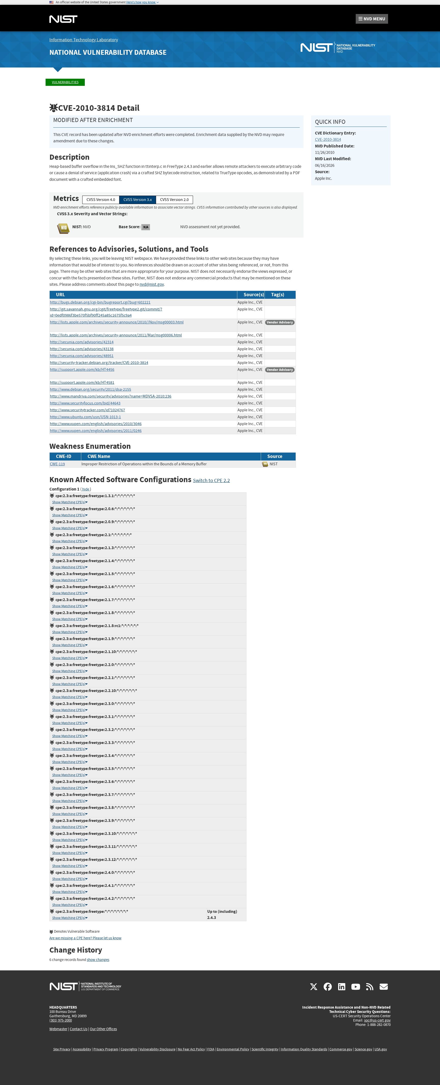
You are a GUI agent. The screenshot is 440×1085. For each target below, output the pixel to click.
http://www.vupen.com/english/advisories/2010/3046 (96, 423)
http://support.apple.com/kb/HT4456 (82, 369)
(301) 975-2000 (60, 1020)
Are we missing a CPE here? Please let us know (85, 938)
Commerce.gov (340, 1049)
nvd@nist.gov (152, 284)
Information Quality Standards (304, 1049)
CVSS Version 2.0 (174, 199)
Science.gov (363, 1049)
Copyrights (129, 1049)
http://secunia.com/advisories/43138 (82, 348)
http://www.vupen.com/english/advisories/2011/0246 (96, 430)
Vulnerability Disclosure (157, 1049)
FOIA (210, 1049)
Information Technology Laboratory (83, 40)
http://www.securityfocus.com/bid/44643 (85, 403)
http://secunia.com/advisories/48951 (82, 355)
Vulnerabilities (65, 82)
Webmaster (58, 1029)
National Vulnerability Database (108, 52)
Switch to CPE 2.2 (211, 480)
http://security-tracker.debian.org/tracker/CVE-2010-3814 (99, 362)
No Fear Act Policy (191, 1049)
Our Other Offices (103, 1029)
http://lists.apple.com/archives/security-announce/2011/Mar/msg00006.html (116, 335)
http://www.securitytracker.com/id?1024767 (87, 410)
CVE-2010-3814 (328, 139)
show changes (98, 959)
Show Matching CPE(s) (68, 502)
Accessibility (82, 1049)
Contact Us (78, 1029)
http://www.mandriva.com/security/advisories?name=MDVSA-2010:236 (110, 396)
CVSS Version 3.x (137, 199)
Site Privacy (62, 1049)
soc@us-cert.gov (377, 1020)
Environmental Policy (233, 1049)
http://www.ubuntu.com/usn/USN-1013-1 (85, 416)
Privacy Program (105, 1049)
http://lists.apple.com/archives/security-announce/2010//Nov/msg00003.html (117, 322)
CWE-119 (57, 464)
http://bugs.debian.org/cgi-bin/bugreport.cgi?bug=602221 (100, 302)
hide (85, 489)
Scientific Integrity (265, 1049)
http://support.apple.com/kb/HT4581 (82, 382)
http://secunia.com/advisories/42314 (82, 342)
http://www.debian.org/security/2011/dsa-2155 (90, 389)
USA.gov (381, 1049)
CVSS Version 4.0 (101, 199)
